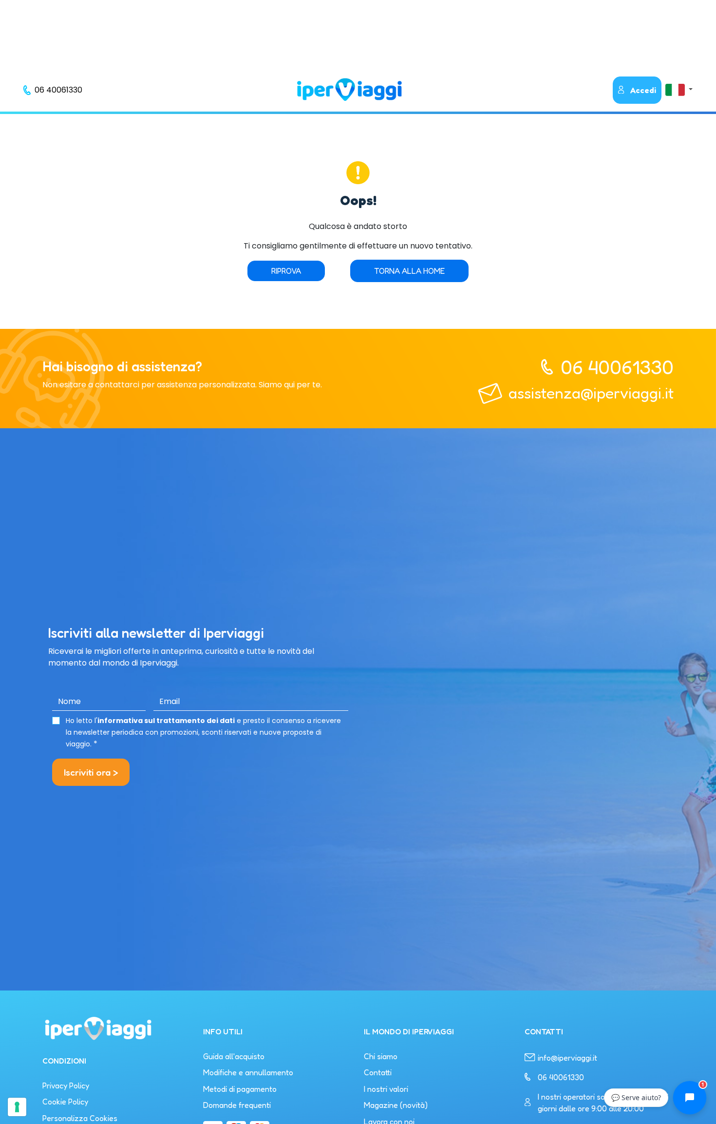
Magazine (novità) (396, 1105)
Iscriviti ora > (91, 772)
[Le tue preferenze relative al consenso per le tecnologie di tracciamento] (17, 1107)
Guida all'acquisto (233, 1056)
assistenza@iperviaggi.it (591, 392)
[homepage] (349, 89)
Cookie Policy (65, 1101)
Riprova (286, 271)
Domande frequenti (237, 1105)
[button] (679, 89)
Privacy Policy (65, 1085)
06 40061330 (617, 367)
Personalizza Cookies (79, 1118)
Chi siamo (380, 1056)
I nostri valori (386, 1089)
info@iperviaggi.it (567, 1058)
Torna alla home (409, 271)
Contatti (378, 1072)
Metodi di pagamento (240, 1089)
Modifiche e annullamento (248, 1072)
